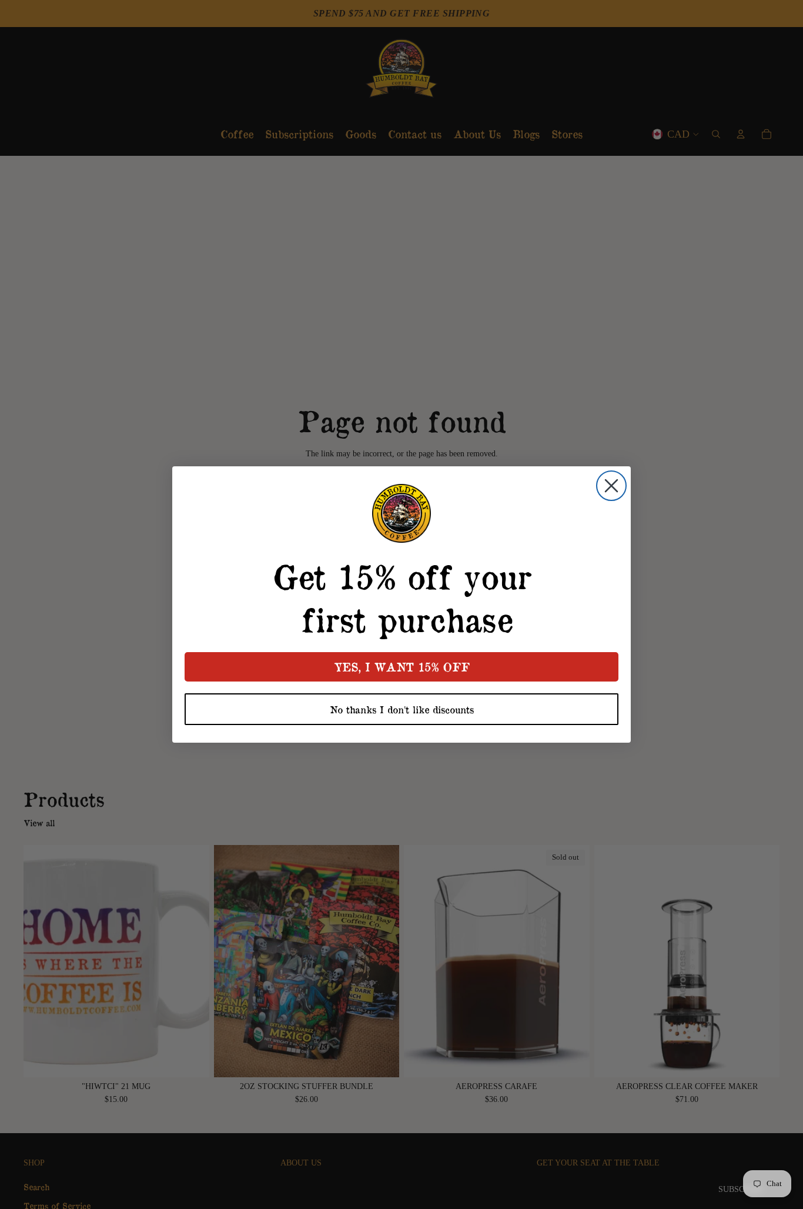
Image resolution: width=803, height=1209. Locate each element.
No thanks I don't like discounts (402, 709)
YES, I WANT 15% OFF (402, 666)
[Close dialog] (611, 485)
